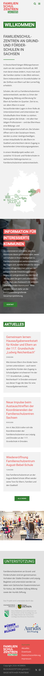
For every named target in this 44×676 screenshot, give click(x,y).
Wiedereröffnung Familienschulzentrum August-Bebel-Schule (20, 461)
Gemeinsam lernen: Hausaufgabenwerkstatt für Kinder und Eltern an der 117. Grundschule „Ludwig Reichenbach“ (22, 344)
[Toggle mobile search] (35, 3)
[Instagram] (40, 670)
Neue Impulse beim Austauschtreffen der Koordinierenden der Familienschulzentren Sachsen (20, 410)
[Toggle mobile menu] (39, 3)
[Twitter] (36, 670)
